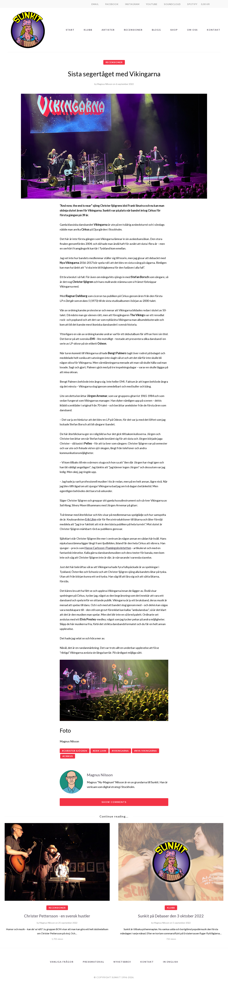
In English (170, 961)
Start (70, 29)
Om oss (192, 29)
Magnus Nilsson (104, 84)
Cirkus (68, 756)
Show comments (114, 802)
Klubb (88, 29)
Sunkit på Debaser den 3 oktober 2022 (171, 915)
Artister (108, 29)
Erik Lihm (90, 519)
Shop (174, 29)
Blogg (156, 29)
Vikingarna (121, 750)
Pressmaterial (93, 961)
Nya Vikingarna (146, 750)
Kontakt (213, 29)
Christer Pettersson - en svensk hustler (57, 915)
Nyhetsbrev (122, 961)
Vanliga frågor (62, 961)
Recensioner (133, 29)
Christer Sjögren (75, 750)
